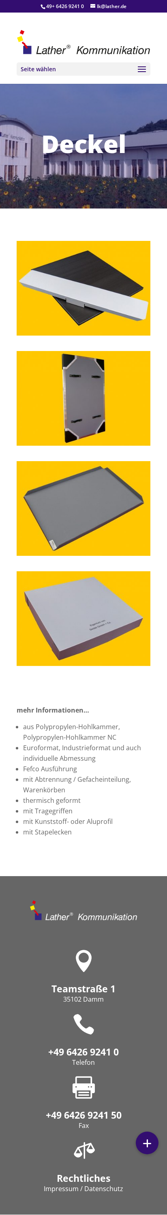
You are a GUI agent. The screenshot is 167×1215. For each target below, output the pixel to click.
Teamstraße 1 (83, 988)
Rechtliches (83, 1178)
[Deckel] (83, 333)
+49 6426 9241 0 (83, 1051)
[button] (147, 1143)
